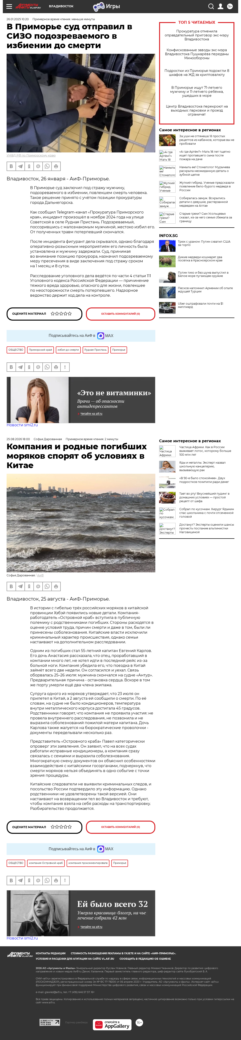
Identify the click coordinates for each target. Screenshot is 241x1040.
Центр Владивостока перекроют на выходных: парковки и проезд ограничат (197, 110)
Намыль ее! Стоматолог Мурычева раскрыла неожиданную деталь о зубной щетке (204, 170)
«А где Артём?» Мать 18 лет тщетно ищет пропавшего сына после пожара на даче (204, 155)
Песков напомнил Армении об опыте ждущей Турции (205, 290)
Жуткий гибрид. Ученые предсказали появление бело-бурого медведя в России (206, 186)
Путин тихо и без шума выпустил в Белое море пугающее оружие (203, 274)
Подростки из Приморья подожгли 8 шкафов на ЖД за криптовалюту (197, 73)
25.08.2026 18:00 (18, 439)
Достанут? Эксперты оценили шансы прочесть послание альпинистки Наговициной (206, 528)
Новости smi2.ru (22, 425)
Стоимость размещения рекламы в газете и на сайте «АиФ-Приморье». (123, 953)
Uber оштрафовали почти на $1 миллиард (200, 305)
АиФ (40, 575)
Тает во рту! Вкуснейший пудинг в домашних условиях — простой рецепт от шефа (204, 497)
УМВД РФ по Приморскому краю (31, 155)
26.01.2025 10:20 (18, 19)
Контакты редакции (50, 953)
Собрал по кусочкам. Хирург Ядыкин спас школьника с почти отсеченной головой (206, 512)
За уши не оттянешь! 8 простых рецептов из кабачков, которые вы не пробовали (206, 139)
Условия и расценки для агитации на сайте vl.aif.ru (75, 958)
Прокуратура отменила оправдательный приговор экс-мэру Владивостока (197, 35)
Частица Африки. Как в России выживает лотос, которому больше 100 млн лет (205, 450)
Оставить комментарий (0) (120, 313)
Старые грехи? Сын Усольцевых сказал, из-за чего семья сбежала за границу (205, 217)
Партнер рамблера (76, 1022)
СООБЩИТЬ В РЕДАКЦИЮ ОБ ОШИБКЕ (145, 958)
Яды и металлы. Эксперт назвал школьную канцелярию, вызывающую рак (202, 466)
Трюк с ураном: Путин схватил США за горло (204, 243)
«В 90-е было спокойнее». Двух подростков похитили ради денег (204, 480)
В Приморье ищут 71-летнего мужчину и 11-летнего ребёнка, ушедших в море (197, 92)
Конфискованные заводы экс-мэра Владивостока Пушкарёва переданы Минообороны (197, 54)
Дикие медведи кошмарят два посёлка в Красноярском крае (200, 259)
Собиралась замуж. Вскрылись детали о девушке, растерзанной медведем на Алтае (203, 201)
